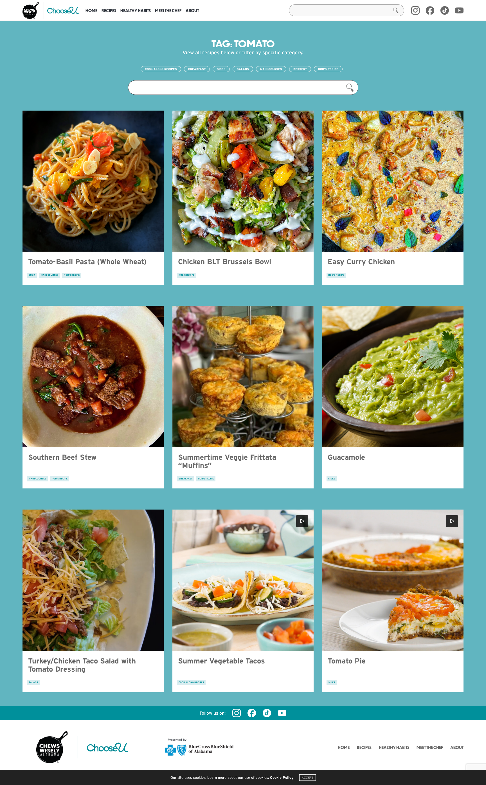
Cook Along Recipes (161, 69)
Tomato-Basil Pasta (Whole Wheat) (87, 261)
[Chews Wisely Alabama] (30, 10)
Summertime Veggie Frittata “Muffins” (227, 461)
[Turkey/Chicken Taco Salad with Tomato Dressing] (93, 580)
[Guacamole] (393, 376)
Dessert (300, 69)
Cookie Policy (282, 777)
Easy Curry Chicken (361, 261)
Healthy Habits (135, 10)
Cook (32, 275)
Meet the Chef (168, 10)
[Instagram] (415, 10)
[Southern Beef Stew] (93, 376)
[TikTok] (444, 10)
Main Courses (271, 69)
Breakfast (197, 69)
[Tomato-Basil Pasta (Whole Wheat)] (93, 181)
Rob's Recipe (328, 69)
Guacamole (346, 457)
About (192, 10)
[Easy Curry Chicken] (393, 181)
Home (91, 10)
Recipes (109, 10)
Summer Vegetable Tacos (221, 661)
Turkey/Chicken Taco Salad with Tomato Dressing (82, 665)
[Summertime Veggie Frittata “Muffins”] (243, 376)
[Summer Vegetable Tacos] (243, 580)
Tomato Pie (347, 661)
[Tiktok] (267, 713)
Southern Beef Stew (62, 457)
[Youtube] (459, 10)
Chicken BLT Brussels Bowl (224, 261)
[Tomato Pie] (393, 580)
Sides (221, 69)
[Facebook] (430, 10)
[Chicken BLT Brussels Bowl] (243, 181)
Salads (243, 69)
